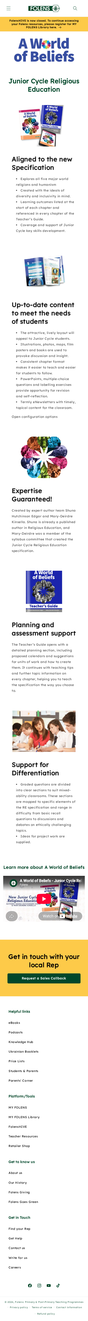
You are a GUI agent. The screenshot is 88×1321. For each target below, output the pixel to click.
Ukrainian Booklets (24, 1051)
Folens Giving (19, 1192)
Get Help (15, 1238)
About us (15, 1173)
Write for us (18, 1258)
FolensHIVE (18, 1127)
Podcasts (16, 1032)
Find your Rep (20, 1229)
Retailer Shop (19, 1146)
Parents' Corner (21, 1081)
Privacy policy (19, 1307)
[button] (8, 8)
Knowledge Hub (21, 1042)
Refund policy (46, 1313)
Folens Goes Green (23, 1202)
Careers (15, 1267)
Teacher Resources (23, 1136)
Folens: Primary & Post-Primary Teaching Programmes (49, 1302)
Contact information (69, 1307)
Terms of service (42, 1307)
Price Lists (17, 1061)
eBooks (14, 1023)
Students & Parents (23, 1071)
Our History (18, 1183)
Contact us (17, 1248)
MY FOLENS (18, 1107)
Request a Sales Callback (44, 978)
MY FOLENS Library (24, 1117)
